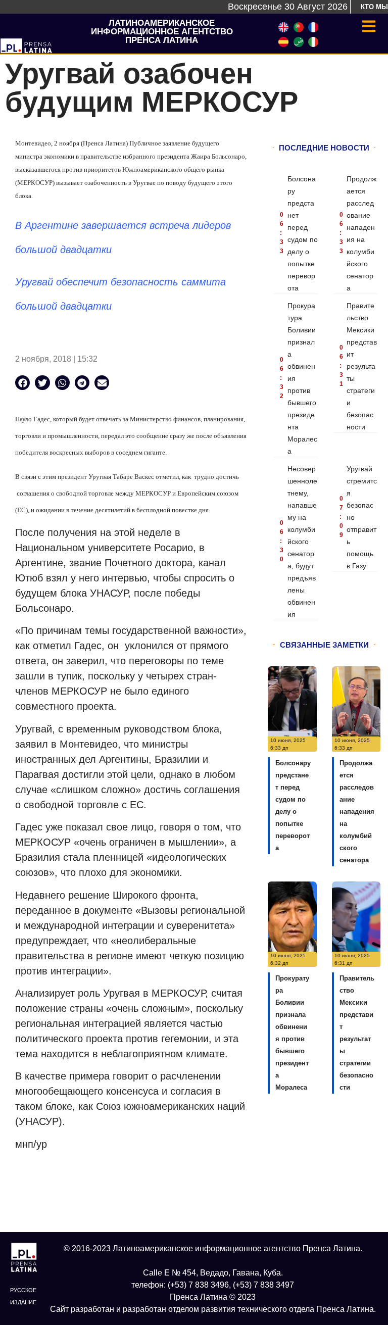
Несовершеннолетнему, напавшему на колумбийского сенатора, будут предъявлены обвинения (302, 541)
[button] (22, 382)
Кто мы (374, 7)
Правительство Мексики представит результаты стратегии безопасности (362, 366)
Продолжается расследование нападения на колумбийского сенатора (357, 811)
